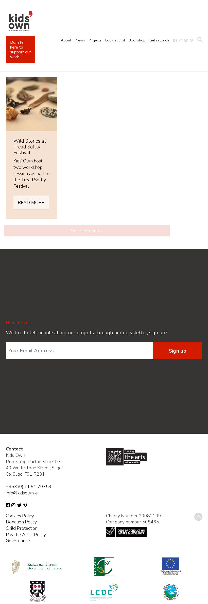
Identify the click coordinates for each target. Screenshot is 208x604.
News (80, 40)
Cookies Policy (20, 516)
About (66, 40)
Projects (95, 40)
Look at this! (115, 40)
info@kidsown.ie (22, 493)
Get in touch (159, 40)
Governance (18, 541)
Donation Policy (21, 522)
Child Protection (22, 528)
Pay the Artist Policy (26, 535)
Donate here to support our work (20, 50)
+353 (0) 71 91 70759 (28, 487)
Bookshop (137, 40)
